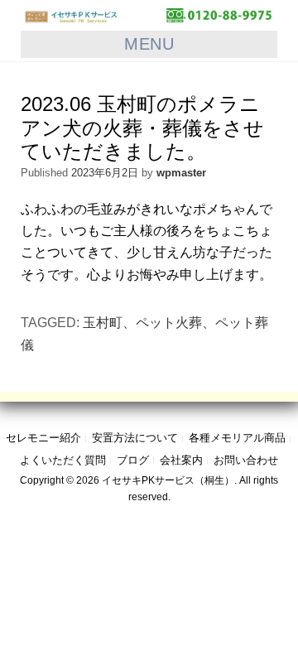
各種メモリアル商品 (237, 437)
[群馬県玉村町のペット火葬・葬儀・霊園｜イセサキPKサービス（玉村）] (149, 14)
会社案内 (181, 460)
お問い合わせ (246, 460)
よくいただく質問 (63, 460)
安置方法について (135, 437)
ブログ (133, 460)
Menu (149, 44)
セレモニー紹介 (43, 437)
